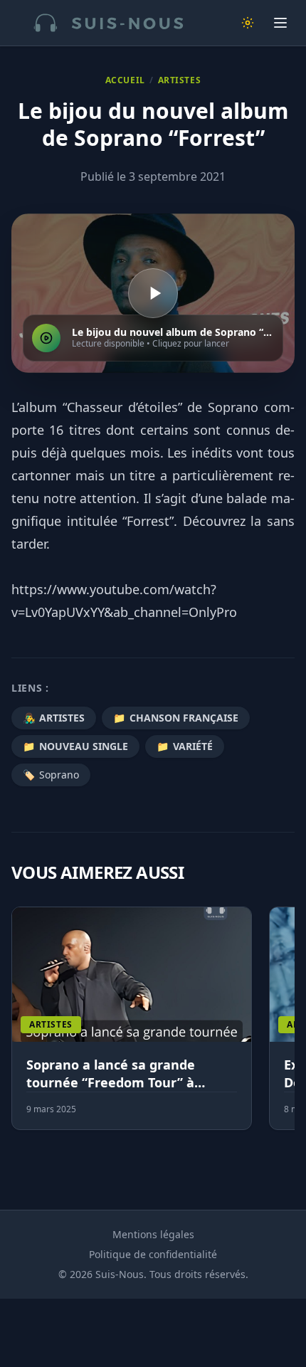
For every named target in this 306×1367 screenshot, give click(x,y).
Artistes (179, 80)
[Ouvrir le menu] (280, 23)
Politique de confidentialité (153, 1254)
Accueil (125, 80)
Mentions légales (153, 1234)
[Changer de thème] (247, 23)
